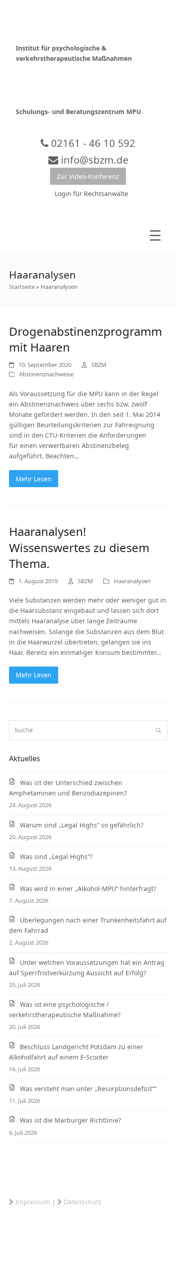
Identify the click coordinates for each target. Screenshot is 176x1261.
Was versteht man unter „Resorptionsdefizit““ (88, 1088)
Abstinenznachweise (46, 374)
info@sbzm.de (93, 159)
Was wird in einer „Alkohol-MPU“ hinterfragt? (88, 888)
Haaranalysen (132, 581)
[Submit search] (158, 730)
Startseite (22, 287)
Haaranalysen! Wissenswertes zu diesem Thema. (79, 547)
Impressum (32, 1201)
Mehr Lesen (33, 479)
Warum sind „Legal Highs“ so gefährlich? (82, 825)
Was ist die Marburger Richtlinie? (70, 1120)
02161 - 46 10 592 (91, 143)
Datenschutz (83, 1201)
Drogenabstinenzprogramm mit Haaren (85, 339)
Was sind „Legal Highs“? (56, 856)
